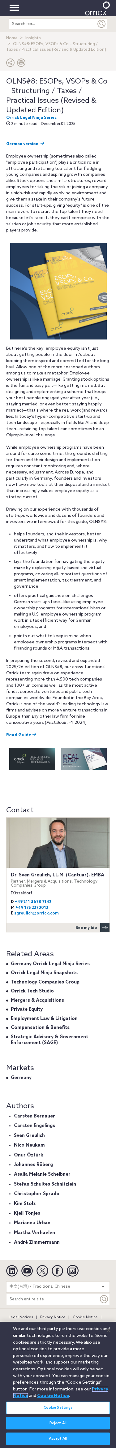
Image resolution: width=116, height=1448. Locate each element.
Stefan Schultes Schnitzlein (45, 1184)
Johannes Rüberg (33, 1165)
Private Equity (27, 1009)
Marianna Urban (32, 1223)
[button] (10, 64)
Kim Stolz (25, 1204)
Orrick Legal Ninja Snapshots (44, 973)
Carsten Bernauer (34, 1116)
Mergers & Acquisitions (37, 1000)
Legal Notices (21, 1317)
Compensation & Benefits (40, 1028)
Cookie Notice (85, 1317)
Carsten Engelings (34, 1126)
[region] (58, 1385)
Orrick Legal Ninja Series (31, 117)
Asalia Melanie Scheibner (42, 1174)
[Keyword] (104, 1299)
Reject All (58, 1423)
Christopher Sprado (36, 1194)
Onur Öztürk (28, 1155)
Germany (21, 1078)
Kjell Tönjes (27, 1213)
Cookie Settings (58, 1408)
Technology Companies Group (45, 982)
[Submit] (101, 24)
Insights (33, 38)
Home (12, 38)
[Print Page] (21, 64)
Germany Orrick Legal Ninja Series (50, 964)
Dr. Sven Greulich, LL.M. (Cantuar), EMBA (57, 880)
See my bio (86, 928)
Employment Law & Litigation (44, 1019)
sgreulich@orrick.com (36, 913)
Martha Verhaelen (34, 1233)
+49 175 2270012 (31, 908)
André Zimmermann (37, 1242)
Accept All (58, 1439)
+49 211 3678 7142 (33, 902)
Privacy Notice (53, 1317)
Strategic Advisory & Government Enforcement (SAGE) (49, 1040)
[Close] (108, 1330)
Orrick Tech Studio (32, 991)
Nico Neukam (29, 1145)
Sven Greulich (29, 1136)
